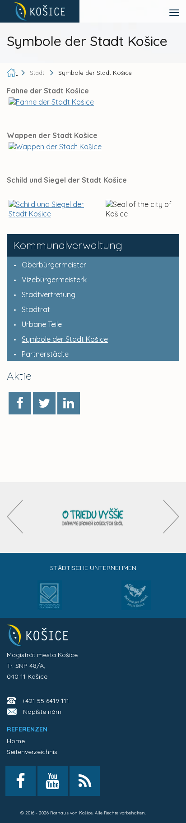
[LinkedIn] (68, 403)
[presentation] (15, 516)
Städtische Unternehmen (93, 568)
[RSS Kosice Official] (85, 781)
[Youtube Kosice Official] (52, 781)
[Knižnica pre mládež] (136, 600)
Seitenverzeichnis (32, 752)
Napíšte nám (42, 712)
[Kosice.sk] (39, 11)
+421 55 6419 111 (45, 701)
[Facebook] (20, 403)
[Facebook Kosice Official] (20, 781)
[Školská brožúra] (93, 517)
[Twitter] (44, 403)
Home (16, 741)
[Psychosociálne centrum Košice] (49, 600)
